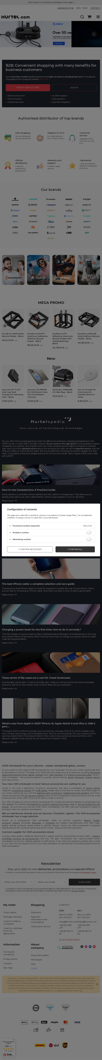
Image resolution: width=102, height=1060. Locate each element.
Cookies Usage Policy (68, 515)
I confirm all (75, 549)
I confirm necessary (30, 549)
